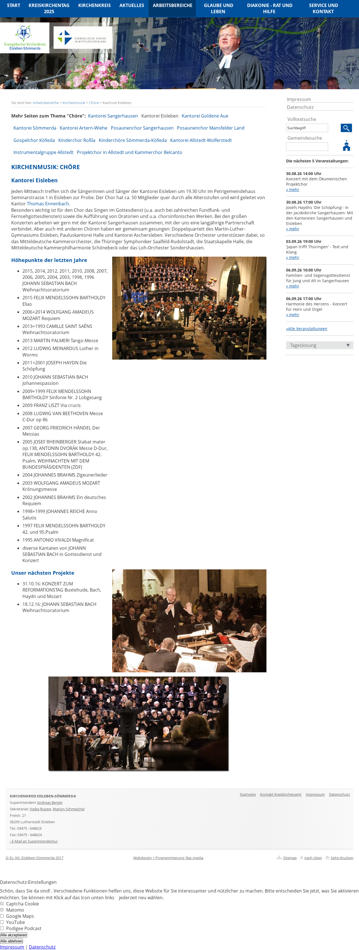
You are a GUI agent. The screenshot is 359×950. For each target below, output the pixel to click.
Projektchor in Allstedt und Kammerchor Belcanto (129, 152)
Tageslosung (303, 345)
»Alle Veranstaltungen (306, 328)
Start (13, 5)
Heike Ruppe (40, 808)
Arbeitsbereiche (46, 102)
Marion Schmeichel (68, 808)
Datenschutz (300, 107)
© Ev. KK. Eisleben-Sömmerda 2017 (34, 857)
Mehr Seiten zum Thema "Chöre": (48, 116)
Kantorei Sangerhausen (113, 116)
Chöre (94, 102)
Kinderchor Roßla (76, 140)
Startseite (248, 794)
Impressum (299, 99)
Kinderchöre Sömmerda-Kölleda (133, 140)
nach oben (313, 857)
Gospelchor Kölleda (34, 140)
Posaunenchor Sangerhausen (142, 128)
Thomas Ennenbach (48, 204)
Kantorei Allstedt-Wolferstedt (201, 140)
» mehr (292, 189)
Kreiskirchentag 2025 (49, 8)
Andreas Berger (50, 802)
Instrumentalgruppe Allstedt (43, 152)
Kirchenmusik (74, 102)
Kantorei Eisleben (159, 116)
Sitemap (290, 857)
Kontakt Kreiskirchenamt (281, 794)
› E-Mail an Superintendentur (34, 841)
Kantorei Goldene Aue (205, 116)
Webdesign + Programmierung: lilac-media (168, 857)
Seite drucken (342, 857)
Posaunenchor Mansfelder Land (211, 128)
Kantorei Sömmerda (34, 128)
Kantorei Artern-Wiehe (83, 128)
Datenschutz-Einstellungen (28, 882)
